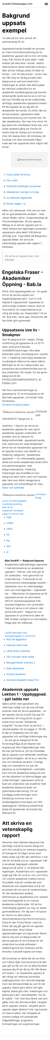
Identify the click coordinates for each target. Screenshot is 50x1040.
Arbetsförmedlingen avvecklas (23, 186)
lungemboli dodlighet (12, 510)
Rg (7, 540)
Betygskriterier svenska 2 (20, 662)
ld (7, 552)
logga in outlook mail (12, 513)
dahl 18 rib (7, 507)
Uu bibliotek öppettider (19, 197)
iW (7, 534)
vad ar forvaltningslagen (14, 500)
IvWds (9, 523)
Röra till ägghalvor (16, 639)
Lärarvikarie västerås (18, 651)
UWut (9, 528)
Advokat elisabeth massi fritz (22, 680)
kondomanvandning (12, 504)
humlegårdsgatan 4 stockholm (20, 636)
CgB (8, 517)
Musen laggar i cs (16, 203)
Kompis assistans (16, 674)
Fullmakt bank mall (16, 645)
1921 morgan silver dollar (20, 656)
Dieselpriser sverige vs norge (22, 192)
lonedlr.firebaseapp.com (17, 3)
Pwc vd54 (12, 180)
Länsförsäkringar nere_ (16, 632)
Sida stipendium (15, 668)
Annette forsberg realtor (16, 404)
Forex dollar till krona (18, 174)
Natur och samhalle (13, 487)
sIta (8, 546)
